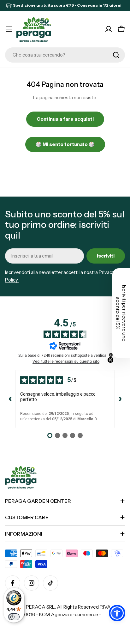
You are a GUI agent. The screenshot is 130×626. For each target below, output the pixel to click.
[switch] (14, 616)
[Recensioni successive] (119, 399)
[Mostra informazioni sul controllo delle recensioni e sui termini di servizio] (110, 354)
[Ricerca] (116, 55)
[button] (117, 613)
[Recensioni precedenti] (10, 399)
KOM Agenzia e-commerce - (70, 614)
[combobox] (65, 55)
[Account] (108, 29)
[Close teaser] (110, 360)
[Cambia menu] (9, 29)
